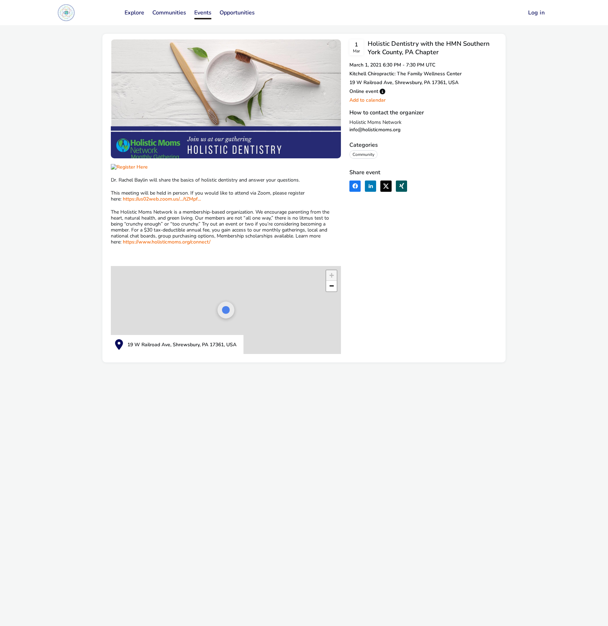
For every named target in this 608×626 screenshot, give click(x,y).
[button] (382, 91)
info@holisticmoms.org (374, 129)
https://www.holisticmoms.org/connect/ (166, 242)
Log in (536, 13)
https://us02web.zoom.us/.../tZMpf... (162, 199)
